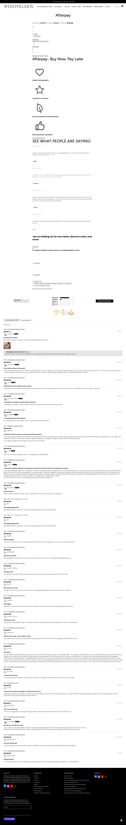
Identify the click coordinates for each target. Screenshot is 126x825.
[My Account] (116, 6)
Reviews (36, 784)
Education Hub (68, 773)
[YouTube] (11, 786)
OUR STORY (37, 36)
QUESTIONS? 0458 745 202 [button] (40, 41)
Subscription (37, 782)
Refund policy (37, 791)
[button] (55, 297)
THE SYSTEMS (57, 6)
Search (36, 776)
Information (37, 773)
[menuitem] (44, 6)
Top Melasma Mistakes (70, 786)
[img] (21, 300)
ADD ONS (67, 6)
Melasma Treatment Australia (42, 793)
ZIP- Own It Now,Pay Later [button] (42, 285)
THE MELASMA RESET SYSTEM (44, 6)
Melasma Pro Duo (13, 683)
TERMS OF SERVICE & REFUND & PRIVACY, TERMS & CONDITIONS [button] (52, 283)
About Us (36, 778)
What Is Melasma (68, 778)
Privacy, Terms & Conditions (41, 786)
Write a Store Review (104, 301)
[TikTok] (15, 786)
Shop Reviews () (26, 320)
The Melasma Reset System (16, 329)
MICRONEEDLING (87, 6)
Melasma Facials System (15, 426)
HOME (35, 34)
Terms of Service (38, 788)
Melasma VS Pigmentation (71, 782)
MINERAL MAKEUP (98, 6)
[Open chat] (121, 820)
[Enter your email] (30, 807)
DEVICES (107, 6)
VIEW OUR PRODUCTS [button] (38, 138)
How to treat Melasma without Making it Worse (76, 780)
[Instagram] (8, 786)
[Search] (118, 6)
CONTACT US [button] (38, 281)
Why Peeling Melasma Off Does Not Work (75, 788)
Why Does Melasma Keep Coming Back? (75, 784)
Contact (36, 780)
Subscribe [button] (35, 39)
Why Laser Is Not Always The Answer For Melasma (77, 793)
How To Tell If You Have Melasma (72, 791)
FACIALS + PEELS (76, 6)
